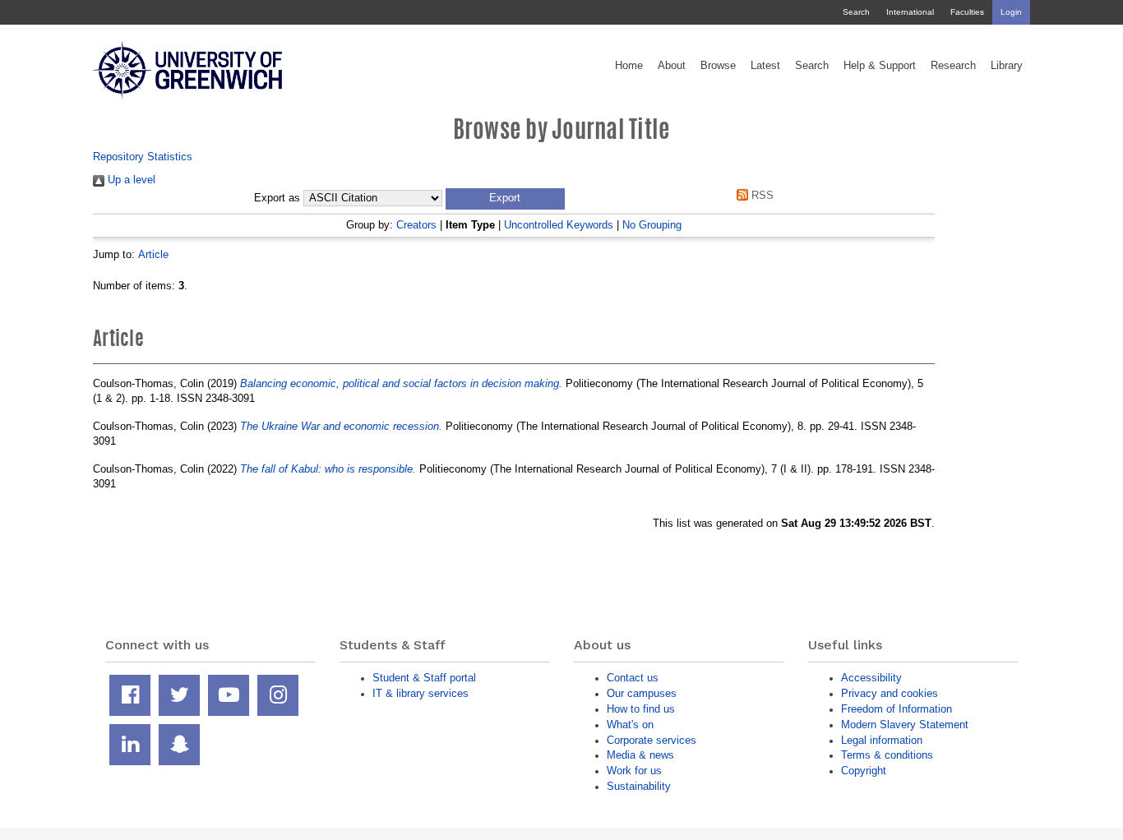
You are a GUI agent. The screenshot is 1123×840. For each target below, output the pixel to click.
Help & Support (879, 66)
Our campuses (642, 693)
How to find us (641, 709)
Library (1007, 66)
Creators (416, 225)
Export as (277, 198)
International (910, 11)
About (672, 66)
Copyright (863, 770)
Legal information (881, 740)
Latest (765, 66)
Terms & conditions (887, 755)
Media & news (640, 755)
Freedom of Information (896, 709)
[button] (505, 199)
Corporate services (651, 740)
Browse (718, 66)
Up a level (129, 179)
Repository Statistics (142, 156)
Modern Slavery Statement (904, 724)
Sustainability (639, 786)
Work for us (634, 770)
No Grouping (652, 225)
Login (1011, 11)
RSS (761, 195)
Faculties (967, 11)
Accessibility (871, 678)
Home (629, 66)
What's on (630, 724)
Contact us (633, 678)
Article (153, 254)
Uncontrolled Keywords (558, 225)
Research (953, 66)
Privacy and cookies (889, 693)
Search (856, 11)
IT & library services (420, 693)
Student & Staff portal (424, 678)
